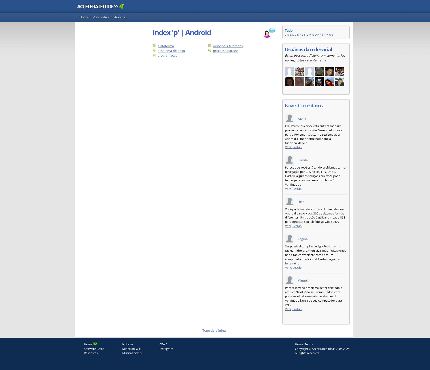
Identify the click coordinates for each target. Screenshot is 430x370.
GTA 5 (163, 344)
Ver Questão (293, 147)
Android (120, 17)
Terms (309, 344)
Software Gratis (94, 349)
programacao (167, 55)
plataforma (165, 46)
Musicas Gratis (132, 353)
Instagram (166, 349)
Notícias (127, 344)
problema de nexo (171, 51)
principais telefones (228, 46)
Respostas (91, 353)
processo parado (225, 51)
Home (84, 17)
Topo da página (214, 330)
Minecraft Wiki (131, 349)
